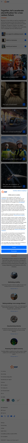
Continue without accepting (19, 190)
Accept (14, 247)
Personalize (14, 251)
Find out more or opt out (19, 215)
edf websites (22, 202)
